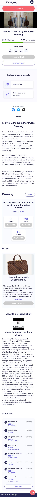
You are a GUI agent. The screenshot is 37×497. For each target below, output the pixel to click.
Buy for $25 (11, 225)
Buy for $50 (26, 225)
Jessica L (13, 425)
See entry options (18, 303)
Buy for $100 (18, 238)
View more (18, 299)
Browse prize (18, 212)
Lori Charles (13, 457)
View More (18, 486)
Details (30, 194)
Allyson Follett (14, 440)
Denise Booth (14, 481)
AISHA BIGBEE (14, 449)
